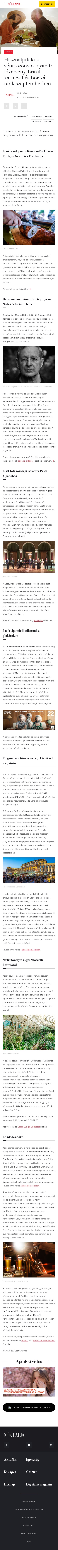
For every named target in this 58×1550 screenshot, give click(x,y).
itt (30, 289)
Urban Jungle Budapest (29, 1126)
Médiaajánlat (29, 1534)
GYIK (29, 1542)
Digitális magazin (39, 1484)
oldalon (24, 1340)
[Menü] (3, 4)
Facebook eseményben (44, 1340)
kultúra (48, 116)
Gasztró (31, 1471)
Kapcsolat (29, 1526)
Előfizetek (47, 4)
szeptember (37, 116)
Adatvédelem (29, 1517)
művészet (37, 122)
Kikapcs (10, 1471)
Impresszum (29, 1501)
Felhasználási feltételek (29, 1509)
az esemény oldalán (31, 949)
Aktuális (8, 52)
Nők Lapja (14, 3)
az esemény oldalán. (30, 1185)
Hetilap (9, 1484)
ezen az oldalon (25, 461)
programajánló (21, 116)
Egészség (32, 1459)
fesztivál (48, 122)
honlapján (38, 620)
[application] (29, 1382)
